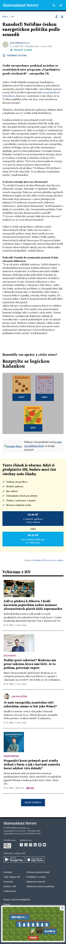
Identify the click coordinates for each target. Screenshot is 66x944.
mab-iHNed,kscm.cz (20, 42)
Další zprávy (33, 802)
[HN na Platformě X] (21, 844)
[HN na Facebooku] (25, 844)
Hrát (22, 397)
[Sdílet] (56, 16)
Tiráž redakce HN (12, 877)
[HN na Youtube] (44, 844)
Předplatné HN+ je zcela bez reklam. (48, 560)
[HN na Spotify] (39, 844)
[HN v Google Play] (14, 859)
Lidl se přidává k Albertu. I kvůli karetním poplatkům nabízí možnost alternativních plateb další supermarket (33, 605)
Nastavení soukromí (36, 882)
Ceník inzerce (10, 891)
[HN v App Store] (35, 859)
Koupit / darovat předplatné (17, 900)
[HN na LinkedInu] (35, 844)
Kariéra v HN (10, 886)
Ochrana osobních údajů (38, 872)
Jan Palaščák (19, 696)
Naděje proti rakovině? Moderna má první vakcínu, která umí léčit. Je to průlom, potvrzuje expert (30, 664)
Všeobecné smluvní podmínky (40, 886)
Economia (8, 882)
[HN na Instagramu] (30, 844)
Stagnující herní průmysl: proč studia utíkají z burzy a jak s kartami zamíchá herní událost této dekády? (32, 764)
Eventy (7, 904)
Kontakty (8, 872)
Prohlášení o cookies (36, 877)
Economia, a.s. (23, 828)
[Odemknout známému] (62, 16)
